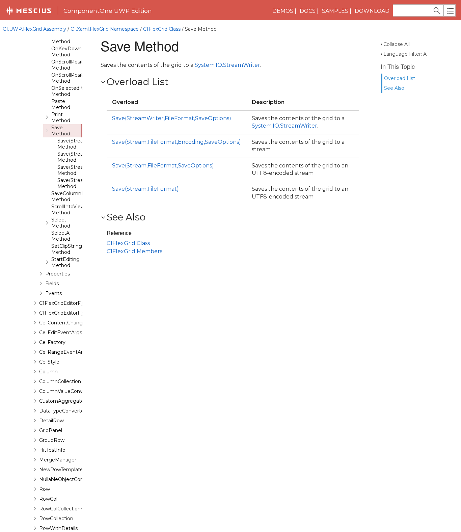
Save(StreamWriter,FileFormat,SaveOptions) (171, 118)
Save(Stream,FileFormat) (145, 189)
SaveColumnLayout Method (74, 196)
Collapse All (396, 44)
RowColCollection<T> (64, 509)
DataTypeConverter (62, 411)
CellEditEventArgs (60, 332)
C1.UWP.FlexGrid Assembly (34, 29)
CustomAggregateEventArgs (74, 401)
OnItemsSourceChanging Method (81, 38)
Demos (282, 11)
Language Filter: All (406, 54)
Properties (57, 274)
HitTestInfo (52, 450)
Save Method (60, 131)
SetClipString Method (66, 249)
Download (372, 11)
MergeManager (57, 460)
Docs (308, 11)
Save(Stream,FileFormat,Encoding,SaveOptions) (176, 142)
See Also (394, 88)
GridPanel (50, 430)
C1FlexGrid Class (162, 29)
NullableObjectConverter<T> (72, 479)
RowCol (48, 499)
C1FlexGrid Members (134, 251)
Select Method (60, 223)
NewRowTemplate (61, 470)
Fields (52, 284)
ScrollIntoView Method (68, 210)
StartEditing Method (65, 262)
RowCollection (56, 518)
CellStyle (49, 362)
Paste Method (60, 104)
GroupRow (51, 440)
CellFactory (52, 342)
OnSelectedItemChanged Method (82, 91)
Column (48, 372)
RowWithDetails (58, 528)
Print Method (60, 117)
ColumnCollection (60, 381)
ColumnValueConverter (66, 391)
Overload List (399, 78)
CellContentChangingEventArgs (77, 323)
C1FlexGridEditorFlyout (65, 303)
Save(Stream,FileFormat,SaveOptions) (163, 165)
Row (44, 489)
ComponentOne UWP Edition (107, 10)
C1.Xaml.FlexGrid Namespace (105, 29)
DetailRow (51, 421)
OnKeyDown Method (66, 52)
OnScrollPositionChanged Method (81, 65)
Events (53, 293)
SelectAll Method (61, 236)
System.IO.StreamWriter (227, 65)
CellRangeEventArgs (63, 352)
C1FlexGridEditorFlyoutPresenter (77, 313)
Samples (335, 11)
